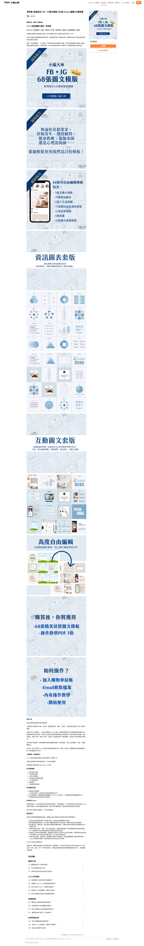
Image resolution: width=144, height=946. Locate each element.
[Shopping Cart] (133, 2)
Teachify (34, 942)
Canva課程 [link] (125, 2)
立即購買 (103, 46)
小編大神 (32, 16)
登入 (138, 2)
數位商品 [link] (103, 2)
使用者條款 (109, 939)
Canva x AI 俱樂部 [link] (94, 2)
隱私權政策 (116, 939)
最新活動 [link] (110, 2)
